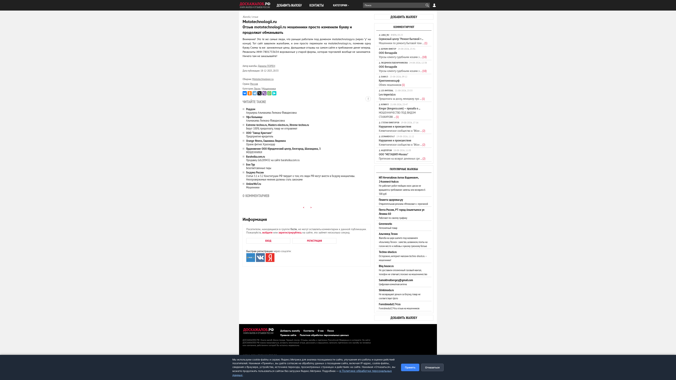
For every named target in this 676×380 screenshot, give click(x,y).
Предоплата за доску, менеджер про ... (402, 96)
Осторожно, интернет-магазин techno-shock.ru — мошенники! (403, 256)
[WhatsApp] (269, 93)
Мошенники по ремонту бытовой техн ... (403, 41)
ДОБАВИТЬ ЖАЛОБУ (289, 5)
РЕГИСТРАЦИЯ (314, 241)
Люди (257, 89)
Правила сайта (288, 335)
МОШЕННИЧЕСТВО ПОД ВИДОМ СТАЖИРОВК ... (399, 112)
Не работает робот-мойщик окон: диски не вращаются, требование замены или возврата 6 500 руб (402, 185)
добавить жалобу (403, 17)
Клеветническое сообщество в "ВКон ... (402, 128)
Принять (410, 367)
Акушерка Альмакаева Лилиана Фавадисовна (271, 111)
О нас (321, 331)
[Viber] (264, 93)
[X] (259, 93)
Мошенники (269, 89)
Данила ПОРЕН (266, 66)
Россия (254, 84)
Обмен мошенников (392, 82)
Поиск (330, 331)
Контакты (308, 331)
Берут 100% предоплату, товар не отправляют (277, 126)
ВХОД (268, 241)
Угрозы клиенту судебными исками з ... (403, 55)
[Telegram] (254, 93)
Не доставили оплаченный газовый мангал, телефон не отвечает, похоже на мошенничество (403, 270)
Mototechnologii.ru (263, 79)
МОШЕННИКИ (283, 150)
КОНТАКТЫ (316, 5)
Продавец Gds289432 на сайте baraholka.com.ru (273, 158)
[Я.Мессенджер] (274, 93)
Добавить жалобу (290, 331)
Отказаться (432, 367)
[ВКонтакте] (245, 93)
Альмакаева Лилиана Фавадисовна (265, 118)
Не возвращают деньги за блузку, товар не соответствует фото (400, 294)
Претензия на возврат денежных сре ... (402, 156)
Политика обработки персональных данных (324, 335)
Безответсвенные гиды (258, 166)
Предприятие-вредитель (259, 134)
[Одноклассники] (250, 93)
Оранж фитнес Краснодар (266, 142)
